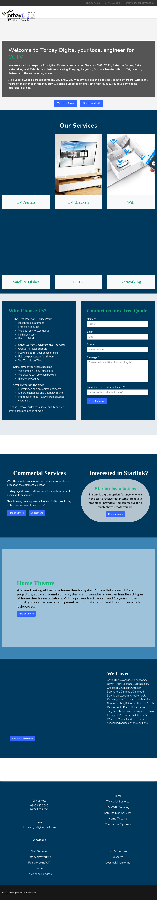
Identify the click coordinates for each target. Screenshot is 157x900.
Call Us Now (66, 103)
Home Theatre (118, 818)
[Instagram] (143, 892)
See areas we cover (22, 738)
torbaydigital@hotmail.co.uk (139, 2)
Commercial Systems (118, 824)
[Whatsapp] (152, 892)
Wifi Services (39, 851)
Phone (91, 344)
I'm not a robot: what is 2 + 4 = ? (106, 387)
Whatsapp (39, 840)
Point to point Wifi (39, 862)
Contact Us (37, 512)
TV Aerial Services (117, 801)
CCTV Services (118, 851)
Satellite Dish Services (117, 813)
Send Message (97, 401)
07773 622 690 (112, 3)
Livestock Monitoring (117, 862)
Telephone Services (39, 874)
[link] (18, 15)
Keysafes (117, 857)
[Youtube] (134, 892)
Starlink (39, 868)
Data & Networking (39, 857)
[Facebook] (125, 892)
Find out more (16, 512)
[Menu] (152, 12)
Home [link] (118, 796)
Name (91, 319)
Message (93, 357)
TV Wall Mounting (117, 807)
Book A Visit (91, 103)
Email (90, 332)
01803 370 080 (93, 3)
